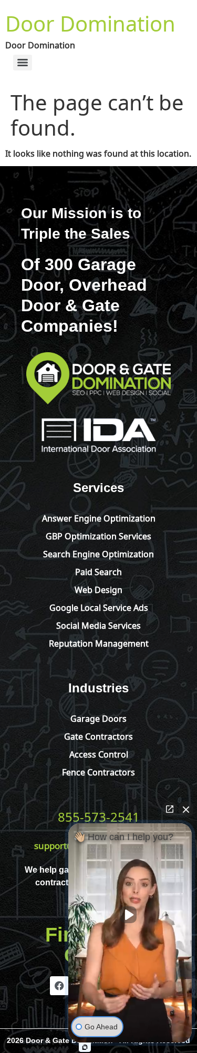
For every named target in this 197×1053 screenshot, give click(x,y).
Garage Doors (98, 717)
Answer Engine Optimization (98, 517)
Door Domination (90, 21)
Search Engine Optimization (98, 553)
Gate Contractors (98, 735)
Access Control (98, 753)
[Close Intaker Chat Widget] (186, 809)
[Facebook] (59, 985)
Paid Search (98, 571)
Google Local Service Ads (98, 606)
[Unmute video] (130, 914)
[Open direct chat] (169, 809)
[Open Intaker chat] (85, 1047)
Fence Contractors (98, 771)
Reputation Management (99, 642)
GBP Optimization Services (98, 535)
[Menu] (22, 62)
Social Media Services (98, 624)
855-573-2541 (99, 815)
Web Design (98, 588)
